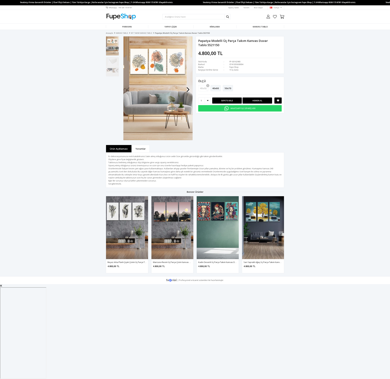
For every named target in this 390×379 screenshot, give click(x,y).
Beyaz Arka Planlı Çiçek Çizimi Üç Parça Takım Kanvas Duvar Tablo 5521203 (142, 262)
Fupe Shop (234, 67)
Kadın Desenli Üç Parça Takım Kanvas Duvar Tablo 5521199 (225, 262)
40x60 (215, 88)
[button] (188, 88)
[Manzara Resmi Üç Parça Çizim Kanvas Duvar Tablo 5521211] (172, 227)
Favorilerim (275, 17)
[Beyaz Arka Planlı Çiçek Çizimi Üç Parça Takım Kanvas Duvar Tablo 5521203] (127, 227)
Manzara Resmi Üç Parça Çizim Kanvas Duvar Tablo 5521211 (180, 262)
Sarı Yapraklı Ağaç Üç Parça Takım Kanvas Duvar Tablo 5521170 (273, 262)
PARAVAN (127, 26)
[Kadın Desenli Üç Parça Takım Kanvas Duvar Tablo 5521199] (218, 227)
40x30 (203, 88)
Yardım (246, 7)
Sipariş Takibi (233, 7)
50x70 (228, 88)
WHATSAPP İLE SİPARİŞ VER (242, 108)
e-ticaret (194, 280)
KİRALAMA (215, 26)
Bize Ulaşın (258, 7)
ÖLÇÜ (202, 81)
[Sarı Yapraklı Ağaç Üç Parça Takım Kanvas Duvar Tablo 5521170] (263, 227)
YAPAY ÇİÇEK (171, 26)
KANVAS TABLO (260, 26)
